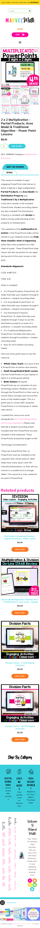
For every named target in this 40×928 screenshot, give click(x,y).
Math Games (3, 852)
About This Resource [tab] (15, 167)
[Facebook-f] (30, 880)
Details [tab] (10, 172)
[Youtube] (35, 885)
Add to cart (17, 146)
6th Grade (10, 888)
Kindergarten (10, 831)
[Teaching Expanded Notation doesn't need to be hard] (6, 914)
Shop (15, 837)
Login (15, 866)
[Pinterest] (30, 885)
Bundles (4, 834)
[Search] (29, 11)
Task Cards (3, 862)
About (15, 875)
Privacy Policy (26, 924)
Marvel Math (16, 924)
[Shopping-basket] (32, 889)
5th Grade (10, 878)
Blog (15, 829)
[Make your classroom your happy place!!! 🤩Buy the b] (33, 914)
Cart (16, 844)
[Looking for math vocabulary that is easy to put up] (20, 914)
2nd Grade (10, 851)
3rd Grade (10, 860)
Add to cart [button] (20, 549)
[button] (35, 51)
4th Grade (10, 869)
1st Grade (10, 842)
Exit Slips (3, 870)
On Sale (3, 877)
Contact (15, 885)
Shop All (3, 884)
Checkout (15, 854)
